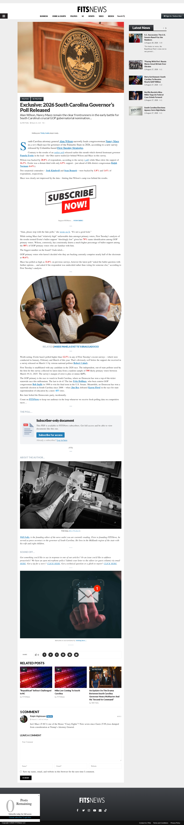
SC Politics (37, 99)
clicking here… (81, 640)
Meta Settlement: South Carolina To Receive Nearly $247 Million (154, 79)
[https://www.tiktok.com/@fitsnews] (105, 810)
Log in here (62, 440)
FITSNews (26, 697)
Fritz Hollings (79, 381)
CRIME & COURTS (59, 16)
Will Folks (25, 123)
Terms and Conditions (160, 823)
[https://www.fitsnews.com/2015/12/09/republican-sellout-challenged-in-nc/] (36, 677)
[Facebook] (79, 810)
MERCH (111, 16)
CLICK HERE (53, 563)
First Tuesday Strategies (70, 148)
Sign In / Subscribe (173, 16)
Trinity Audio (44, 133)
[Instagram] (90, 810)
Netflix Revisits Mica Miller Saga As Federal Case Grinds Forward (153, 94)
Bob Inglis (37, 384)
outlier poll (59, 152)
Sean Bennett (70, 170)
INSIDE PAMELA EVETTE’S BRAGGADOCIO (76, 346)
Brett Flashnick (74, 531)
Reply (119, 716)
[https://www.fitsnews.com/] (92, 9)
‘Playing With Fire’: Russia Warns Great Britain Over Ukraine (155, 64)
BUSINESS (44, 16)
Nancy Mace (112, 141)
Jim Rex (75, 387)
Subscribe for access (50, 434)
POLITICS (73, 16)
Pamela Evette (27, 155)
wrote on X (65, 231)
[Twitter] (85, 810)
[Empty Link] (163, 28)
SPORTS (91, 16)
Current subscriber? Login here (20, 817)
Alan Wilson (66, 141)
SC (83, 16)
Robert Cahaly (80, 363)
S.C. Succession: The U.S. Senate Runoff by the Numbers (155, 37)
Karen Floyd (94, 387)
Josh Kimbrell (53, 170)
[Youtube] (96, 810)
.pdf (86, 159)
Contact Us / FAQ (145, 823)
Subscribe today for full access (20, 814)
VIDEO (101, 16)
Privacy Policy (175, 823)
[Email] (101, 810)
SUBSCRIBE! (78, 220)
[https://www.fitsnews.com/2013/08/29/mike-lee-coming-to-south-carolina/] (71, 677)
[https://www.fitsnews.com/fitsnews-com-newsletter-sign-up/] (70, 604)
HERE (23, 563)
